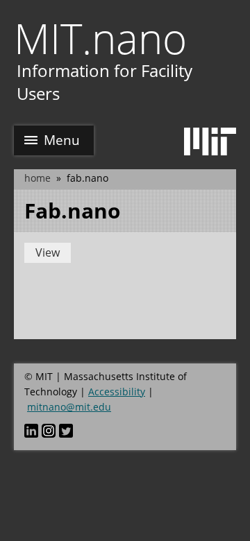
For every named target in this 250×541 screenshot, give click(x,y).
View (47, 252)
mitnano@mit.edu (69, 406)
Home (37, 177)
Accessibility (116, 391)
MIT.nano (100, 38)
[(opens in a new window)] (31, 430)
